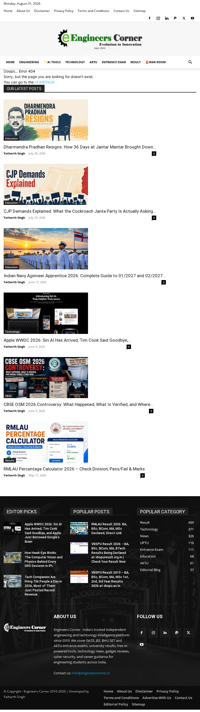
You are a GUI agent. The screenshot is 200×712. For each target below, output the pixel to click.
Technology (75, 62)
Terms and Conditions (93, 11)
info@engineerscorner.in (91, 673)
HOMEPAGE (44, 82)
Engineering (29, 62)
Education (11, 138)
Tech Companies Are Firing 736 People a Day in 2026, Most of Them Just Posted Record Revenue (43, 585)
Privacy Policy (63, 11)
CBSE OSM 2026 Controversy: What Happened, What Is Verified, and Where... (78, 404)
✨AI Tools (52, 62)
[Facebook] (149, 18)
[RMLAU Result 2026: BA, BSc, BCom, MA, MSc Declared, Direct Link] (79, 528)
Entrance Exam (114, 62)
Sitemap (140, 11)
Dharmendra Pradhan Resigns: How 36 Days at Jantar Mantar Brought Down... (80, 147)
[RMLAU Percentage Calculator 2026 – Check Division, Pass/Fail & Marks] (74, 442)
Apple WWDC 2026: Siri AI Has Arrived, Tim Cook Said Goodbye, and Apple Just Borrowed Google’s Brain (43, 532)
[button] (190, 62)
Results (9, 460)
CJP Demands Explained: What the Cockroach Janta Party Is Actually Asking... (80, 211)
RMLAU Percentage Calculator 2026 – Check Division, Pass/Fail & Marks (74, 468)
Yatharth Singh (14, 153)
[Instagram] (158, 18)
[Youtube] (192, 18)
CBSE (8, 396)
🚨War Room (155, 62)
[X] (184, 18)
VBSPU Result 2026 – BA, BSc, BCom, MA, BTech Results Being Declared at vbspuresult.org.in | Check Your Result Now (110, 552)
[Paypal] (175, 18)
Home (8, 11)
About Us (23, 11)
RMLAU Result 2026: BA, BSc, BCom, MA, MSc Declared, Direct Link (109, 528)
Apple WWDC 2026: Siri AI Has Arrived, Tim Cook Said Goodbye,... (67, 340)
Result (135, 62)
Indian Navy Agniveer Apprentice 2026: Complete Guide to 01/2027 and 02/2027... (85, 275)
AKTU (93, 62)
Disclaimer (42, 11)
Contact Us (121, 11)
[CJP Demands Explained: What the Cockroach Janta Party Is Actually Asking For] (80, 184)
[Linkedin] (167, 18)
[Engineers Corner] (100, 39)
